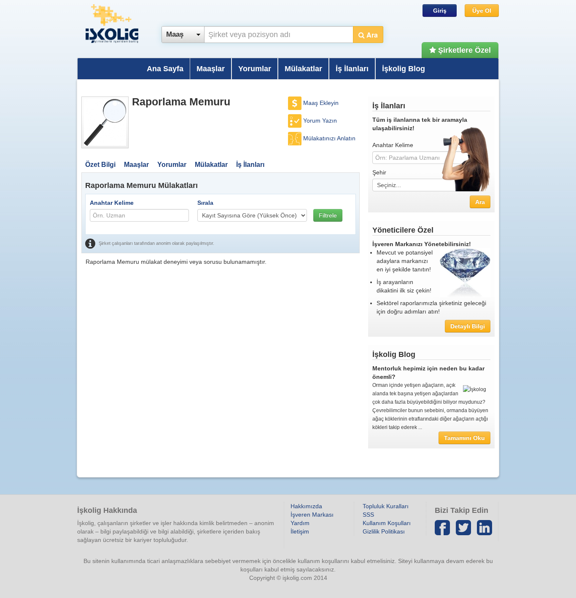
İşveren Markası (312, 514)
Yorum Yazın (320, 120)
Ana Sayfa (165, 68)
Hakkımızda (306, 506)
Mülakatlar (303, 68)
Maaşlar (210, 68)
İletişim (300, 531)
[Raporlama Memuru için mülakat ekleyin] (295, 138)
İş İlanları (352, 68)
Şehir (379, 172)
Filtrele (328, 215)
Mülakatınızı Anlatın (329, 138)
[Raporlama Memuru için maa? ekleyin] (295, 102)
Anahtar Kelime (112, 202)
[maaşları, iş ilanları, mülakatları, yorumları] (105, 122)
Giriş (440, 10)
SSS (368, 514)
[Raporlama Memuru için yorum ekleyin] (295, 120)
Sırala (205, 202)
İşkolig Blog (403, 68)
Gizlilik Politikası (384, 531)
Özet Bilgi (100, 164)
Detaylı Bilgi (467, 326)
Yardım (300, 523)
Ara (371, 35)
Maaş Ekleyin (321, 102)
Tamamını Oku (464, 437)
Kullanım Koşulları (387, 523)
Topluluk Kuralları (386, 506)
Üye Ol (481, 10)
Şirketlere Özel (463, 50)
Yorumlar (254, 68)
